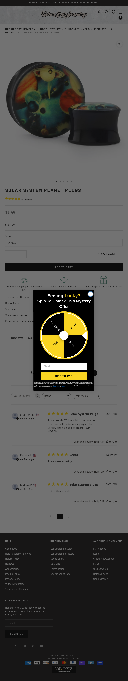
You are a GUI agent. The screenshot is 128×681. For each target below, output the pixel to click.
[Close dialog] (90, 294)
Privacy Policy (56, 386)
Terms (63, 386)
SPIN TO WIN (63, 376)
